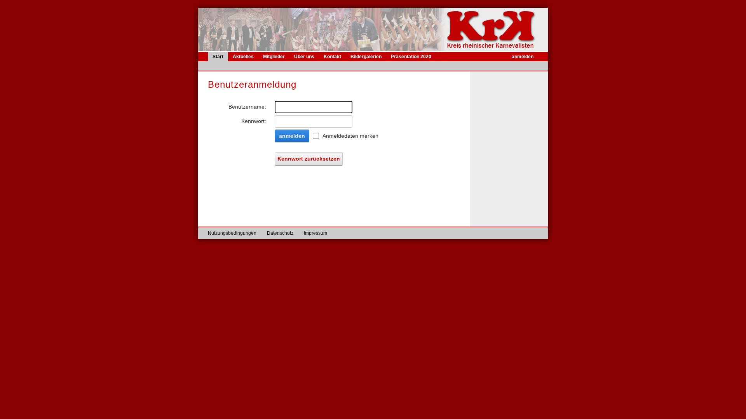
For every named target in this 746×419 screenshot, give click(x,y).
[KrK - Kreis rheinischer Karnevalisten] (497, 29)
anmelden (522, 56)
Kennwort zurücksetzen (308, 159)
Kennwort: (253, 121)
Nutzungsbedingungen (232, 233)
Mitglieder (274, 56)
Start (218, 56)
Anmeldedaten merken (350, 136)
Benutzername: (247, 107)
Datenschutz (280, 233)
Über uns (304, 56)
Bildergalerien (366, 56)
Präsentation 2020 (411, 56)
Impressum (315, 233)
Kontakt (332, 56)
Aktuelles (243, 56)
